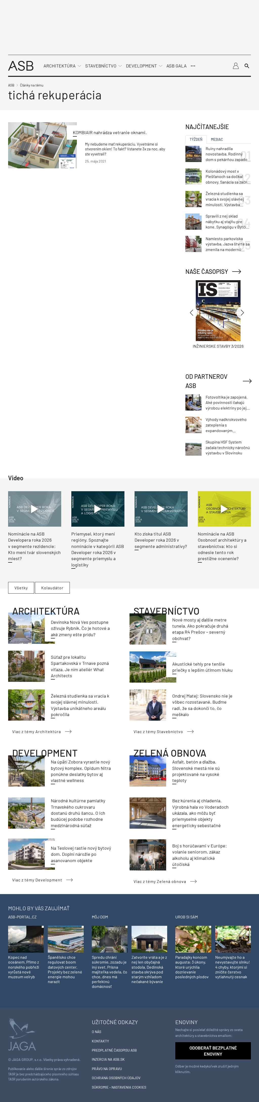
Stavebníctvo (100, 65)
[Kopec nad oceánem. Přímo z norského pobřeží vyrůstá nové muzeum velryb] (26, 939)
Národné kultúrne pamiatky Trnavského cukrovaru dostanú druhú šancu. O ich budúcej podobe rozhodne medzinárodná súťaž (78, 813)
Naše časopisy (206, 271)
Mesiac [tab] (217, 139)
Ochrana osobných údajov (116, 1078)
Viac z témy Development (37, 879)
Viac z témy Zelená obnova (160, 881)
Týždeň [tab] (196, 139)
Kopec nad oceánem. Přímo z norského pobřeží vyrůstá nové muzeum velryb (23, 967)
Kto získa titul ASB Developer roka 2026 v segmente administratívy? (161, 540)
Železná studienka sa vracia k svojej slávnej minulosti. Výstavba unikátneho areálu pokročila (225, 199)
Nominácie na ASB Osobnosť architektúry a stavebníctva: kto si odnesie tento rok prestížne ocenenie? (222, 546)
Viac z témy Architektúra (36, 731)
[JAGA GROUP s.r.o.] (22, 1034)
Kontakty (100, 1041)
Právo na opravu (107, 1069)
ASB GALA (176, 65)
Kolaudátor (52, 587)
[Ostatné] (193, 66)
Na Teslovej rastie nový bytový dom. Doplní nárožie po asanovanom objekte (81, 854)
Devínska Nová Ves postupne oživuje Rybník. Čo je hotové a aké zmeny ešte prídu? (80, 628)
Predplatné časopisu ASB (114, 1050)
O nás (96, 1031)
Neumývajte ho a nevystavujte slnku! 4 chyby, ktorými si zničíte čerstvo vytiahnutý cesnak (232, 967)
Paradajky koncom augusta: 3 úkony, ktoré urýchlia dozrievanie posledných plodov (192, 967)
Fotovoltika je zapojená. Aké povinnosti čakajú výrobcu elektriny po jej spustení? (226, 403)
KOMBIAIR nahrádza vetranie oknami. (110, 132)
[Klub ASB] (236, 66)
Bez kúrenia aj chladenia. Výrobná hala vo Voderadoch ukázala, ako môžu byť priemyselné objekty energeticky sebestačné (200, 813)
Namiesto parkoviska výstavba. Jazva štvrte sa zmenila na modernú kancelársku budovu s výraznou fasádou (228, 244)
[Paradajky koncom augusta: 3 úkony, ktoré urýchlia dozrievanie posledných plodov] (193, 939)
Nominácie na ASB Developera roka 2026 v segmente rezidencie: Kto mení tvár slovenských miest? (34, 546)
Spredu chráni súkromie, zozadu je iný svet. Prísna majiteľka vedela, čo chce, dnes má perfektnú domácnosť (109, 972)
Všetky (21, 587)
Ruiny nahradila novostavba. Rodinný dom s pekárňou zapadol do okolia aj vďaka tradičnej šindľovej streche (227, 154)
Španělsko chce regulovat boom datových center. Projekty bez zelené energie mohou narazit (65, 969)
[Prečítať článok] (42, 145)
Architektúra (60, 65)
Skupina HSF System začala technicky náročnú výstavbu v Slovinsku (228, 447)
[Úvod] (20, 65)
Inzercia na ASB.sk (108, 1059)
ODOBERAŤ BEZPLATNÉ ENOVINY (213, 1051)
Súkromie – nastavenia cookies (119, 1087)
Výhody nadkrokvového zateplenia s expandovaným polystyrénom (226, 425)
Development (141, 65)
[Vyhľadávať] (247, 66)
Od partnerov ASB (206, 381)
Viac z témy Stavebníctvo (158, 731)
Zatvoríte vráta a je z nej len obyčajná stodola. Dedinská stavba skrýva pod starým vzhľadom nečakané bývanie (149, 969)
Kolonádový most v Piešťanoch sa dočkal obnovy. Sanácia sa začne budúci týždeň (228, 177)
